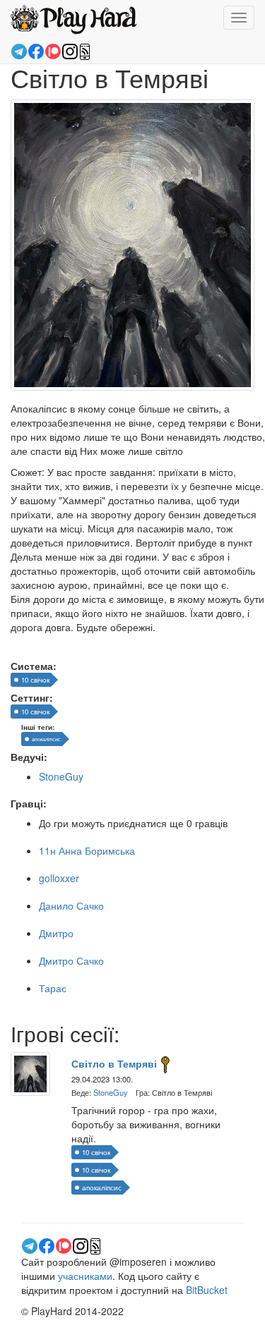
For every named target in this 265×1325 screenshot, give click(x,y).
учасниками (85, 1276)
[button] (84, 49)
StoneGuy (61, 776)
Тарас (52, 988)
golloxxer (59, 878)
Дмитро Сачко (71, 960)
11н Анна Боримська (87, 850)
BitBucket (207, 1290)
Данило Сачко (71, 905)
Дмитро (56, 933)
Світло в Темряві (114, 1063)
